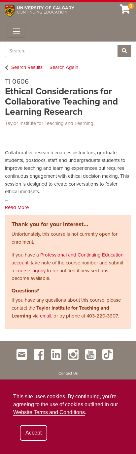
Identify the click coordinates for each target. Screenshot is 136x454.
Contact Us (68, 373)
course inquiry (31, 271)
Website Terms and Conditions (49, 412)
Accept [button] (33, 433)
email (45, 316)
